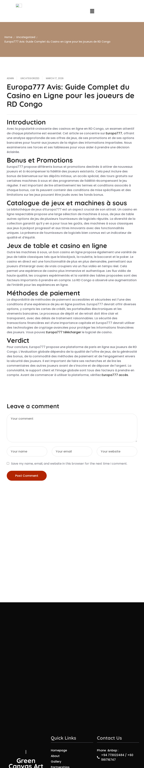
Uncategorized (25, 37)
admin (10, 78)
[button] (92, 11)
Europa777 (114, 133)
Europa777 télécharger (63, 332)
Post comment (26, 476)
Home (8, 37)
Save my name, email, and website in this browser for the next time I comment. (69, 463)
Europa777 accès (115, 375)
